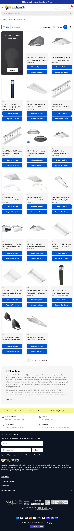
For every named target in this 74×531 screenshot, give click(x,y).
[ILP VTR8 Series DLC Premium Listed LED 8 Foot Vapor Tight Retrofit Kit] (61, 89)
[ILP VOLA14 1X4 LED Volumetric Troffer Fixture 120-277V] (61, 135)
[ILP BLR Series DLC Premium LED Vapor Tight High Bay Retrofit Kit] (12, 229)
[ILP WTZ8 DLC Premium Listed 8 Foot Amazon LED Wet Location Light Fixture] (37, 322)
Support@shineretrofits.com (14, 427)
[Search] (70, 13)
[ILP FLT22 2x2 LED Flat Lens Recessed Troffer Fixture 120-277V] (12, 275)
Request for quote (37, 72)
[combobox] (37, 13)
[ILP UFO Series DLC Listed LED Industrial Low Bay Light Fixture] (37, 135)
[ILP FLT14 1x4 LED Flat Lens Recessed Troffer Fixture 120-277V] (61, 229)
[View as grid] (65, 27)
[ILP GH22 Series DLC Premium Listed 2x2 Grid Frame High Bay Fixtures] (12, 182)
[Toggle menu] (2, 7)
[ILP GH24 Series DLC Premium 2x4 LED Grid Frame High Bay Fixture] (37, 182)
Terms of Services (26, 455)
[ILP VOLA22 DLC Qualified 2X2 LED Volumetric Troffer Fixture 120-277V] (61, 42)
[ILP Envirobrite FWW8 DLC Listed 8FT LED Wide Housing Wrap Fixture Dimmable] (37, 89)
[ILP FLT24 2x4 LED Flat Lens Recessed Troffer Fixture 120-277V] (37, 275)
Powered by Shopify (45, 523)
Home (3, 19)
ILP (28, 55)
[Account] (57, 7)
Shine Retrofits (33, 523)
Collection (11, 19)
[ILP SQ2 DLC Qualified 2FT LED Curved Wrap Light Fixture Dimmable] (61, 182)
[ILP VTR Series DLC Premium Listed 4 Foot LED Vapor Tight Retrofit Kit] (12, 135)
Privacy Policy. (38, 455)
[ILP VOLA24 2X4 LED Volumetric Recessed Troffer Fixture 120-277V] (37, 229)
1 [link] (28, 360)
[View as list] (70, 27)
